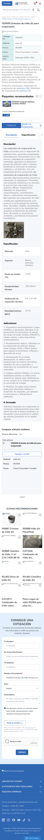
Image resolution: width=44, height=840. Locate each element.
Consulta (7, 3)
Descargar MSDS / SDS (24, 58)
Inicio (8, 17)
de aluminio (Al (23, 90)
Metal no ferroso (25, 17)
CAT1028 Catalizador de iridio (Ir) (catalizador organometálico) (31, 554)
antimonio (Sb (22, 88)
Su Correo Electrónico (13, 652)
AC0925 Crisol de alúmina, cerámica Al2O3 (23, 103)
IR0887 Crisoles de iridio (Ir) (10, 530)
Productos (15, 17)
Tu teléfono (9, 663)
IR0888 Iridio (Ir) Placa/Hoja (31, 530)
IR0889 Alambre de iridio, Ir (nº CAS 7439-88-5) (10, 554)
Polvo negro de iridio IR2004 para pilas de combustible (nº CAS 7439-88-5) (32, 602)
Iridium (33, 17)
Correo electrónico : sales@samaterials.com (20, 802)
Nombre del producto (13, 673)
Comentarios (9, 695)
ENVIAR (22, 752)
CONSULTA (11, 125)
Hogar (4, 17)
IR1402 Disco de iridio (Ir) (10, 578)
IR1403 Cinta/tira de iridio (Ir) (32, 578)
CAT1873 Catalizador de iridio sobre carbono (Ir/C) (9, 602)
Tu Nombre (9, 641)
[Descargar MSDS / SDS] (40, 58)
